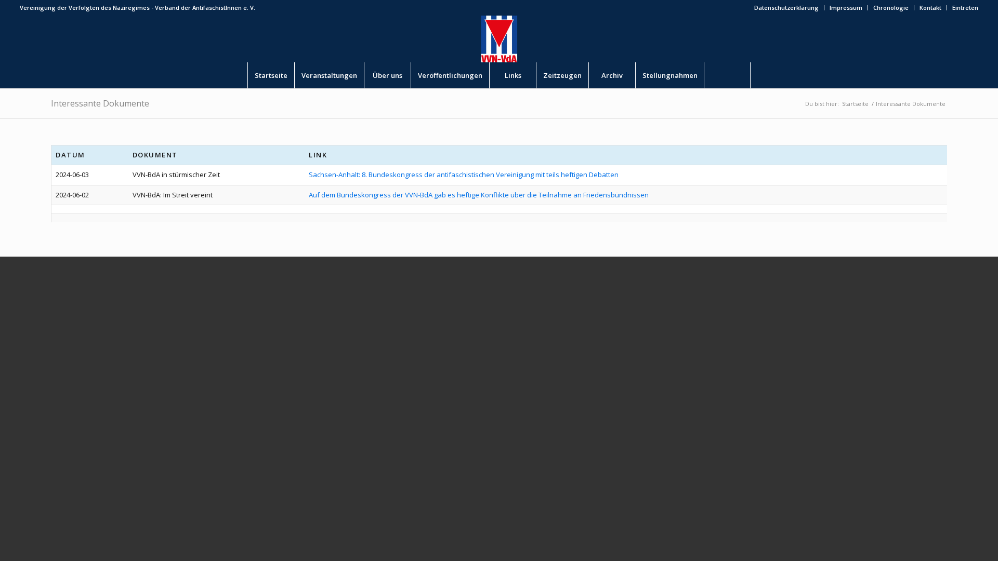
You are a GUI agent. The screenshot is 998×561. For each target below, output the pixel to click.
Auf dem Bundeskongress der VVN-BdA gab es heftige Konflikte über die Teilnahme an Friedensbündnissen (479, 194)
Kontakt (930, 7)
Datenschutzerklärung (786, 7)
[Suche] (727, 75)
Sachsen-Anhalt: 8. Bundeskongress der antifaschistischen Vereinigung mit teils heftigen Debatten (464, 174)
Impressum (846, 7)
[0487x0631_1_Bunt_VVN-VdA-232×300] (499, 39)
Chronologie (891, 7)
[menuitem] (786, 7)
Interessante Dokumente (100, 103)
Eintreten (965, 7)
